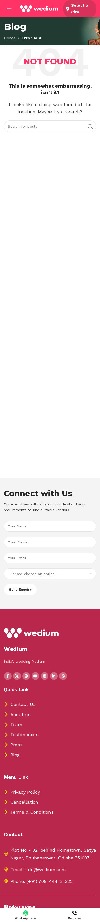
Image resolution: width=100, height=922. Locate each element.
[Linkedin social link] (54, 676)
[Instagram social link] (26, 676)
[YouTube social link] (35, 676)
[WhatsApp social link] (63, 676)
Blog (15, 754)
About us (20, 714)
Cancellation (24, 802)
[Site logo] (39, 8)
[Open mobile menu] (9, 9)
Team (16, 724)
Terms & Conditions (32, 812)
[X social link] (17, 676)
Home (10, 38)
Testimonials (24, 734)
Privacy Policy (25, 792)
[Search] (90, 126)
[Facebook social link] (8, 676)
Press (16, 744)
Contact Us (23, 704)
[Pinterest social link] (44, 676)
